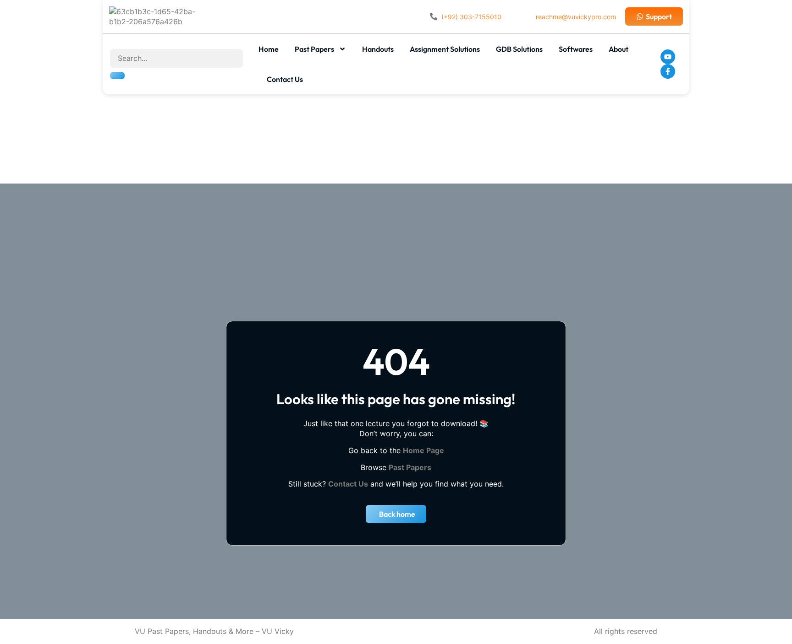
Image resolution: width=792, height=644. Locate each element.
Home (268, 49)
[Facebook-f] (667, 71)
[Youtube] (667, 56)
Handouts (378, 49)
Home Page (423, 450)
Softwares (576, 49)
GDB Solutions (519, 49)
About (618, 49)
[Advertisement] (396, 133)
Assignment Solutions (445, 49)
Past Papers (314, 49)
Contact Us (285, 79)
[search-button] (117, 75)
